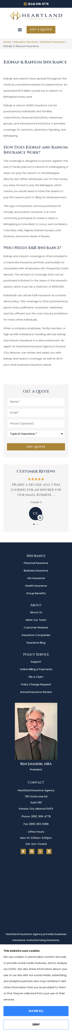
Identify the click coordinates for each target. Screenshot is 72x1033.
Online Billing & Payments (36, 669)
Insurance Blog (36, 642)
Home (7, 42)
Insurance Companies (36, 635)
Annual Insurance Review (36, 692)
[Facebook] (31, 851)
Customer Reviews (36, 627)
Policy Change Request (36, 684)
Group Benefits (36, 593)
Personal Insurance (36, 563)
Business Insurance (53, 42)
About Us (36, 612)
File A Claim (36, 677)
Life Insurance (36, 578)
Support (36, 661)
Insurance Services (26, 42)
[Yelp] (40, 851)
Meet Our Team (36, 620)
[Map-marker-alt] (23, 851)
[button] (20, 29)
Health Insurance (36, 586)
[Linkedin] (49, 851)
